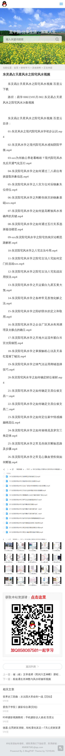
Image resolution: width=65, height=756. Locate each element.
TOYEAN (49, 751)
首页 (16, 67)
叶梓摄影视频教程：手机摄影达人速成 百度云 (28, 717)
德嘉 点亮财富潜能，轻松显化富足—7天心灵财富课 (31, 727)
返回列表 (31, 666)
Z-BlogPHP (28, 751)
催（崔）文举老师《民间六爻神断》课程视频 (38, 674)
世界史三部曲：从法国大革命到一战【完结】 (28, 696)
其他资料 (36, 67)
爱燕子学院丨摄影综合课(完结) (20, 707)
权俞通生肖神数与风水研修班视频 (32, 679)
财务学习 (25, 67)
